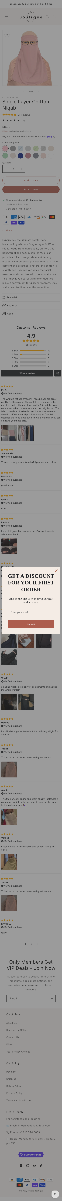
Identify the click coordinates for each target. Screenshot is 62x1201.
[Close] (56, 571)
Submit (31, 624)
